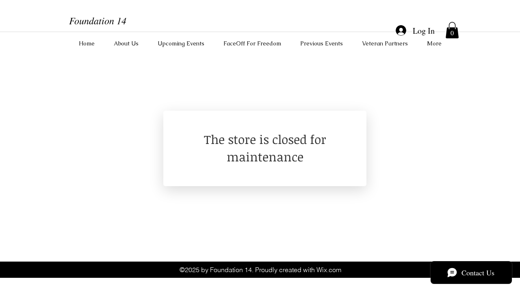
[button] (452, 30)
